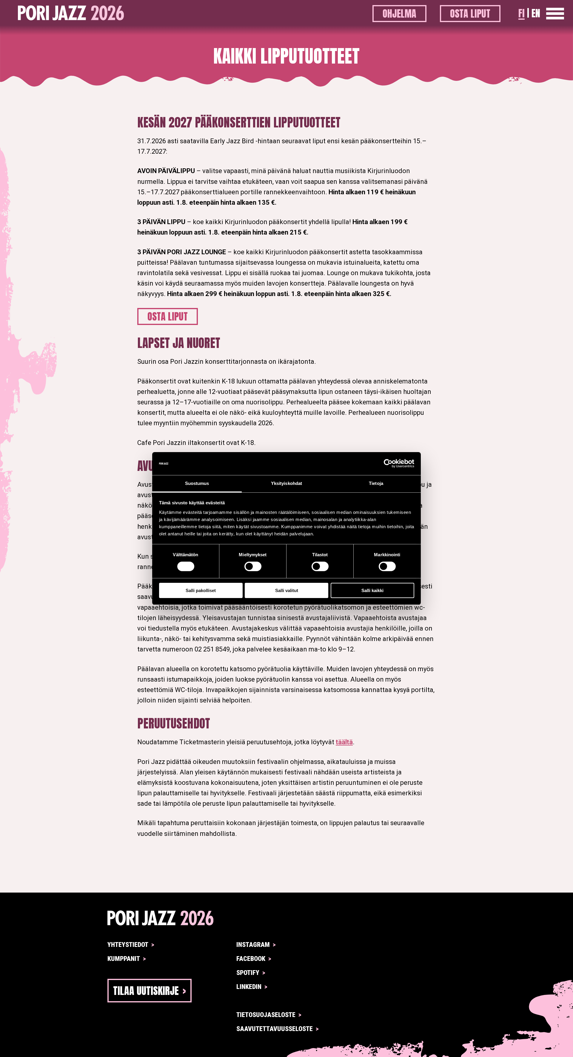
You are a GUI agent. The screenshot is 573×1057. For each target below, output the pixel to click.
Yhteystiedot (127, 944)
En (536, 13)
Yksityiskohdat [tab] (286, 483)
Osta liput (470, 13)
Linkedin (248, 986)
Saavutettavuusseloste (274, 1029)
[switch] (252, 566)
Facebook (250, 958)
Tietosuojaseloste (265, 1015)
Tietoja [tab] (376, 483)
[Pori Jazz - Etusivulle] (71, 13)
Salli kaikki (372, 590)
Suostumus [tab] (197, 483)
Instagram (253, 944)
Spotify (247, 972)
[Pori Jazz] (286, 917)
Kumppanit (123, 958)
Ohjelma (399, 13)
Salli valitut (286, 590)
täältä (344, 742)
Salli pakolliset (201, 590)
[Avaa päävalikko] (555, 13)
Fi (521, 13)
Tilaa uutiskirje (146, 990)
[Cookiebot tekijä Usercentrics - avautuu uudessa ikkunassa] (388, 463)
